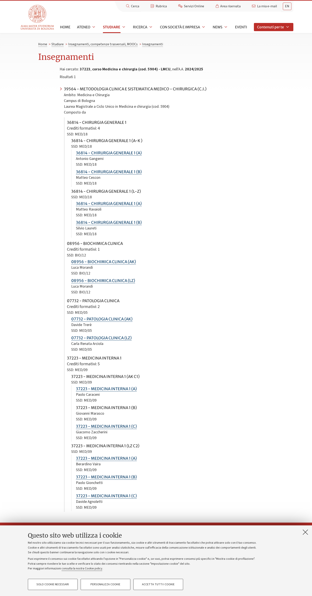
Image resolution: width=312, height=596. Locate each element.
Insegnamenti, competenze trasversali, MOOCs (103, 44)
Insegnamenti (152, 44)
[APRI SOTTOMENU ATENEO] (93, 27)
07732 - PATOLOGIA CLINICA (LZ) (101, 337)
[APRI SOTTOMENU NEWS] (225, 27)
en (287, 6)
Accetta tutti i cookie (158, 584)
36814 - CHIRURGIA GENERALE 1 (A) (109, 152)
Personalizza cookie (105, 584)
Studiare (111, 27)
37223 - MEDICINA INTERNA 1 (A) (106, 388)
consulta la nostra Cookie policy (82, 568)
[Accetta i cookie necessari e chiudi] (305, 532)
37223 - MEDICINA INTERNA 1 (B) (106, 477)
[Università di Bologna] (37, 17)
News (217, 27)
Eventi (241, 27)
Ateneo (83, 27)
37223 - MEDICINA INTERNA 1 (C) (106, 426)
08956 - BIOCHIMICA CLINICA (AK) (103, 261)
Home (65, 27)
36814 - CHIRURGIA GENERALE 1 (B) (109, 171)
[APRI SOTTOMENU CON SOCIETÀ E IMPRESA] (203, 27)
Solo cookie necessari (52, 584)
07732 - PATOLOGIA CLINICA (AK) (102, 319)
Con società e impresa (180, 27)
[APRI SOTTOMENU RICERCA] (150, 27)
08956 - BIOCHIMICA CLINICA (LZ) (103, 280)
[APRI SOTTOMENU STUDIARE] (123, 27)
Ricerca (140, 27)
